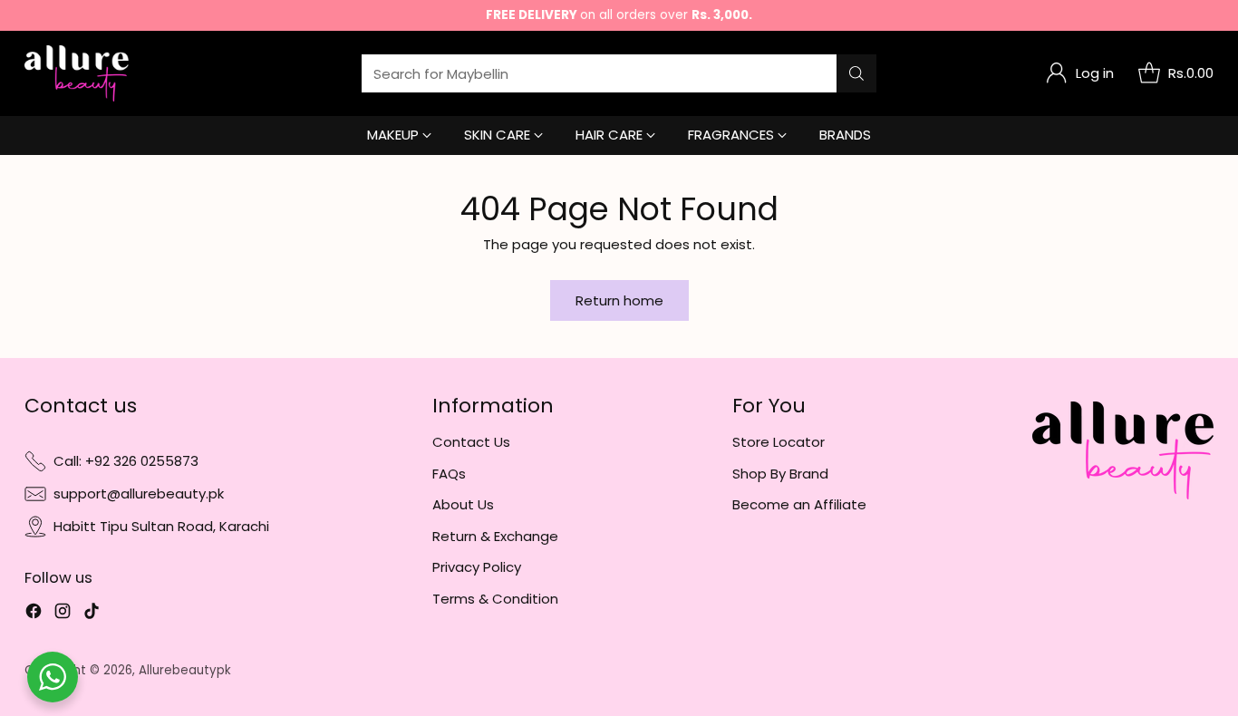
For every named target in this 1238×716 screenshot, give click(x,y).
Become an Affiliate (799, 504)
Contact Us (471, 441)
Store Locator (778, 441)
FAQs (449, 473)
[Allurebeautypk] (76, 73)
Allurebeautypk (185, 670)
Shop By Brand (780, 473)
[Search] (856, 73)
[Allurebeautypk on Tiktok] (91, 614)
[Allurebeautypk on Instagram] (62, 614)
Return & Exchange (495, 536)
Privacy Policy (476, 566)
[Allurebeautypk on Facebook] (33, 614)
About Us (463, 504)
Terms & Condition (495, 598)
